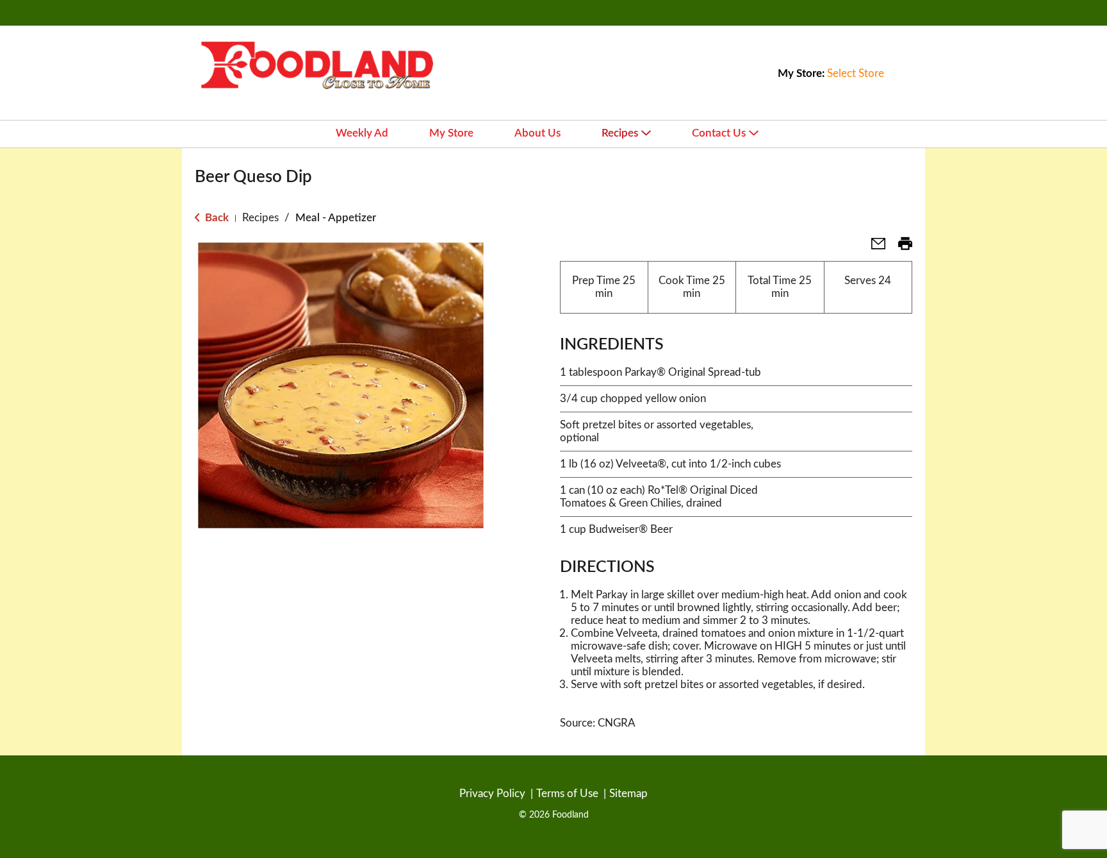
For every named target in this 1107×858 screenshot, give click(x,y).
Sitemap (628, 793)
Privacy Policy (492, 793)
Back (215, 217)
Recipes (260, 217)
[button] (873, 247)
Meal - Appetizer (335, 217)
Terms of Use (567, 793)
